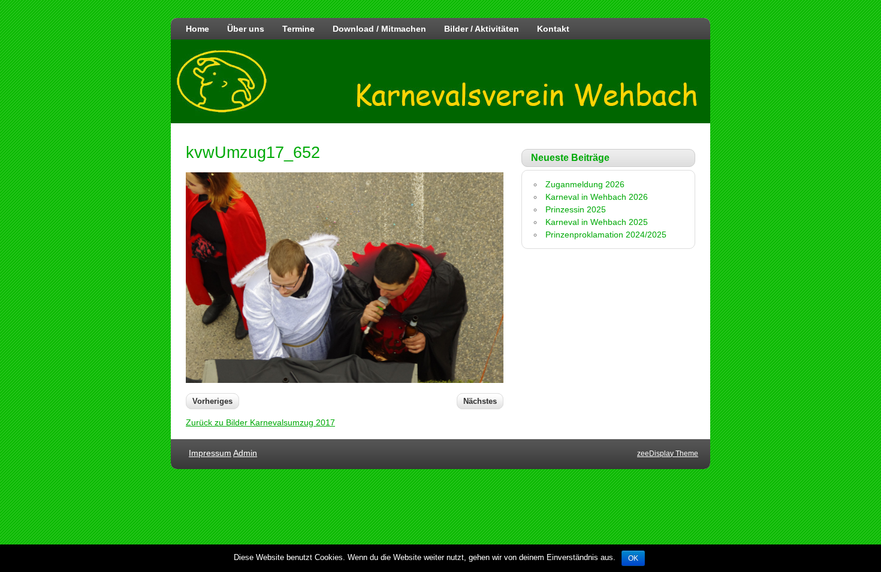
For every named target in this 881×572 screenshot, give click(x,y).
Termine (298, 29)
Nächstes (480, 401)
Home (197, 29)
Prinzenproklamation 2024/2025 (605, 234)
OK (633, 558)
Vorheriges (212, 401)
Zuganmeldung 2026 (584, 184)
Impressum (210, 453)
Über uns (245, 29)
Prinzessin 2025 (575, 209)
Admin (245, 453)
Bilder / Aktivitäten (481, 29)
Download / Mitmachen (379, 29)
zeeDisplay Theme (667, 453)
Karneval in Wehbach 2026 (596, 197)
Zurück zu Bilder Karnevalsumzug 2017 (260, 422)
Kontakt (553, 29)
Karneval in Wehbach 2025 (596, 222)
